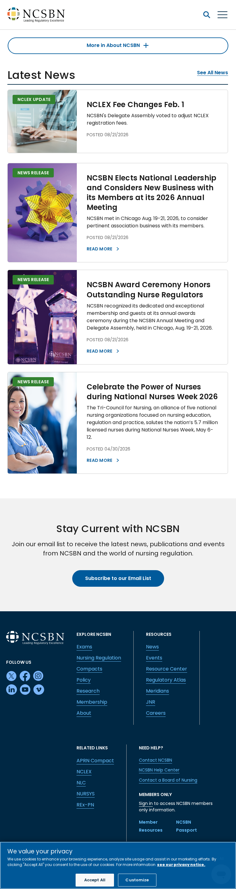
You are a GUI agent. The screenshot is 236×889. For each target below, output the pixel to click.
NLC (81, 782)
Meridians (157, 690)
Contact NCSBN (155, 760)
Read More (100, 249)
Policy (84, 679)
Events (154, 657)
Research (88, 690)
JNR (150, 701)
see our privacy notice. (181, 864)
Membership (92, 701)
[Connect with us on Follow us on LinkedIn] (11, 689)
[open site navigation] (206, 14)
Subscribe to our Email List (118, 578)
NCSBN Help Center (159, 770)
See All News (212, 72)
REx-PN (85, 804)
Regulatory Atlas (166, 679)
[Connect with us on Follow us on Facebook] (25, 676)
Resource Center (166, 668)
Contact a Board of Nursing (168, 780)
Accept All (94, 880)
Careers (156, 713)
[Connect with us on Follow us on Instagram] (38, 676)
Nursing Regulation (99, 657)
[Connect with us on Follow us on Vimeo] (38, 689)
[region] (118, 865)
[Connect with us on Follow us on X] (11, 676)
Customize (137, 880)
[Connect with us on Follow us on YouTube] (25, 689)
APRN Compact (95, 760)
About (84, 713)
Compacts (89, 668)
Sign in (146, 803)
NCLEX (84, 771)
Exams (84, 646)
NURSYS (86, 793)
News (152, 646)
